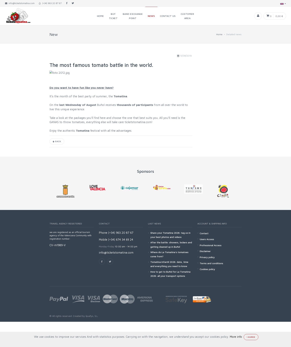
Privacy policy (207, 257)
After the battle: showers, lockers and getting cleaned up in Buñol (171, 244)
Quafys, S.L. (91, 316)
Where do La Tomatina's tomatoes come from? (169, 254)
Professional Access (210, 245)
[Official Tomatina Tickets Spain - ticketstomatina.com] (15, 16)
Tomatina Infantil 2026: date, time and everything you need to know (169, 264)
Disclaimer (205, 251)
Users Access (207, 239)
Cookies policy (207, 269)
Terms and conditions (211, 263)
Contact (204, 233)
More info (236, 336)
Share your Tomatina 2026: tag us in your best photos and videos (170, 234)
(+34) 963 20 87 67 (51, 3)
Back (58, 141)
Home (219, 34)
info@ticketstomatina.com (116, 252)
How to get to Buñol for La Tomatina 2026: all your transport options (170, 273)
